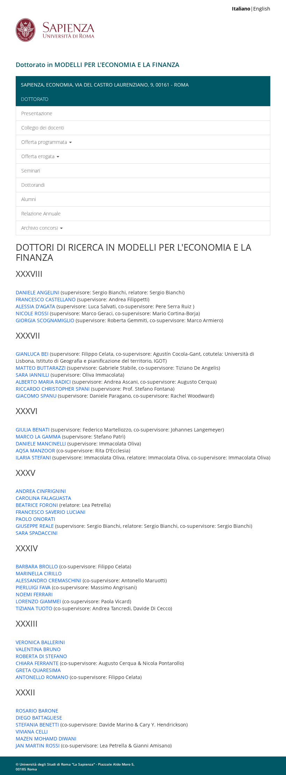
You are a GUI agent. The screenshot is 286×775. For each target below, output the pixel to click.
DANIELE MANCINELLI (41, 443)
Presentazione (36, 113)
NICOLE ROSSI (32, 313)
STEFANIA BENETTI (37, 724)
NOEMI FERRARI (34, 594)
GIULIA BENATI (33, 429)
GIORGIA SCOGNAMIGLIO (45, 320)
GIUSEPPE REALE (35, 526)
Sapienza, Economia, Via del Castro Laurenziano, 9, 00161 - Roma (105, 84)
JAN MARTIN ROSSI (38, 745)
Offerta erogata (38, 156)
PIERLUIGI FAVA (33, 587)
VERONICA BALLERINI (40, 642)
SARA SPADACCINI (37, 533)
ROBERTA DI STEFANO (41, 656)
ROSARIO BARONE (37, 710)
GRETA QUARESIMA (38, 670)
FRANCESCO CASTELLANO (46, 299)
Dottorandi (33, 185)
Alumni (28, 199)
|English (251, 8)
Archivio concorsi (40, 227)
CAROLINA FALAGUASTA (43, 498)
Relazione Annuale (41, 213)
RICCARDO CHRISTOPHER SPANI (53, 388)
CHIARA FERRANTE (37, 663)
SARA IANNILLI (32, 374)
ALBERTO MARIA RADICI (43, 381)
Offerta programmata (44, 142)
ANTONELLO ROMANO (42, 677)
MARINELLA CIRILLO (39, 573)
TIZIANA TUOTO (34, 608)
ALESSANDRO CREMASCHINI (48, 580)
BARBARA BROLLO (37, 566)
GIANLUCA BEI (32, 353)
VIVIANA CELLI (32, 731)
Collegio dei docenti (42, 127)
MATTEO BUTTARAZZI (41, 367)
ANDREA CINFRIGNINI (41, 491)
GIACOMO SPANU (36, 395)
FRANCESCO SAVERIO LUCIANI (50, 512)
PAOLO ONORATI (35, 519)
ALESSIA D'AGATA (35, 306)
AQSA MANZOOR (35, 450)
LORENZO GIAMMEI (38, 601)
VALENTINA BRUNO (38, 649)
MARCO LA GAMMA (38, 436)
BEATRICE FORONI (37, 505)
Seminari (30, 170)
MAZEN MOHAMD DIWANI (46, 738)
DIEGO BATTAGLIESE (39, 717)
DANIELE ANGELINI (37, 292)
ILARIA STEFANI (33, 457)
